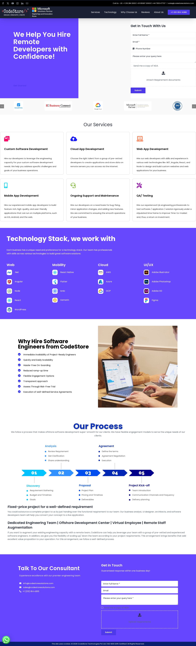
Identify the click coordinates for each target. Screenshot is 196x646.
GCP (108, 290)
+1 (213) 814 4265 (31, 591)
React (18, 300)
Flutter (63, 281)
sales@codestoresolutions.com (181, 3)
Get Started (19, 85)
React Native (67, 272)
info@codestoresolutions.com (38, 583)
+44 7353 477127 (159, 3)
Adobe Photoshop (161, 281)
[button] (2, 106)
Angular (19, 281)
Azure (109, 281)
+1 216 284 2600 (129, 3)
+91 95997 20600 (144, 3)
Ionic (62, 290)
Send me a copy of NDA (145, 65)
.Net (17, 272)
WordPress (20, 309)
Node (17, 290)
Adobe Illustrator (160, 272)
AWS (108, 272)
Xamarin (64, 299)
